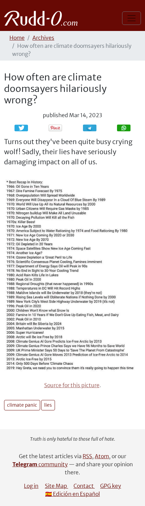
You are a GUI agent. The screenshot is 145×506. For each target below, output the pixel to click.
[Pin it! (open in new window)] (55, 128)
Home (17, 37)
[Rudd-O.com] (42, 18)
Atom (102, 456)
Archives (43, 37)
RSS (87, 456)
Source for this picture (71, 385)
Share (93, 128)
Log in (31, 485)
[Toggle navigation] (131, 18)
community (40, 464)
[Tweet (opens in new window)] (21, 128)
